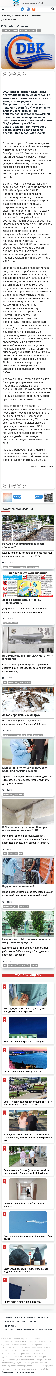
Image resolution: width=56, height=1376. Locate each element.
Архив (5, 30)
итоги (29, 735)
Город (30, 1318)
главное (17, 735)
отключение (24, 906)
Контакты (9, 1326)
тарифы (35, 965)
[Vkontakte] (5, 74)
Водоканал (13, 30)
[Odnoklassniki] (10, 74)
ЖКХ (38, 30)
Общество (20, 1322)
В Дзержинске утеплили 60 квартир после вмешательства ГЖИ (25, 828)
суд (20, 853)
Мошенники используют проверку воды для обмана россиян (25, 769)
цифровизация (25, 682)
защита (23, 567)
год (23, 735)
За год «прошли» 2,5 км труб (21, 715)
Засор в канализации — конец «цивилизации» (21, 601)
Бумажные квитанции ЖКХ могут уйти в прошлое (27, 657)
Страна (8, 1322)
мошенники (19, 794)
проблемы (22, 965)
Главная (8, 1318)
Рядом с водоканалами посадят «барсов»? (23, 545)
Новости (18, 1318)
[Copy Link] (24, 74)
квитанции (12, 682)
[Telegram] (14, 74)
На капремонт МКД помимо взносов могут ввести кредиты (26, 940)
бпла (5, 567)
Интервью (12, 965)
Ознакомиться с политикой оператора (17, 1372)
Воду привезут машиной (18, 886)
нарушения (12, 853)
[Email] (19, 74)
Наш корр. (24, 26)
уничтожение (33, 567)
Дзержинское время (27, 30)
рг (29, 965)
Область (42, 1318)
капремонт (38, 735)
